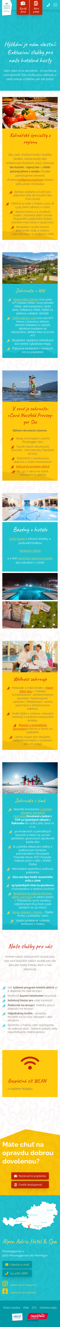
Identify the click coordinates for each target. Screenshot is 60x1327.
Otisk (26, 1307)
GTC (34, 1307)
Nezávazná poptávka (32, 1176)
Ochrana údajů (48, 1307)
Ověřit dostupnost (30, 1184)
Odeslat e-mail (19, 1264)
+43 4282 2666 (19, 1273)
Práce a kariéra (11, 1307)
